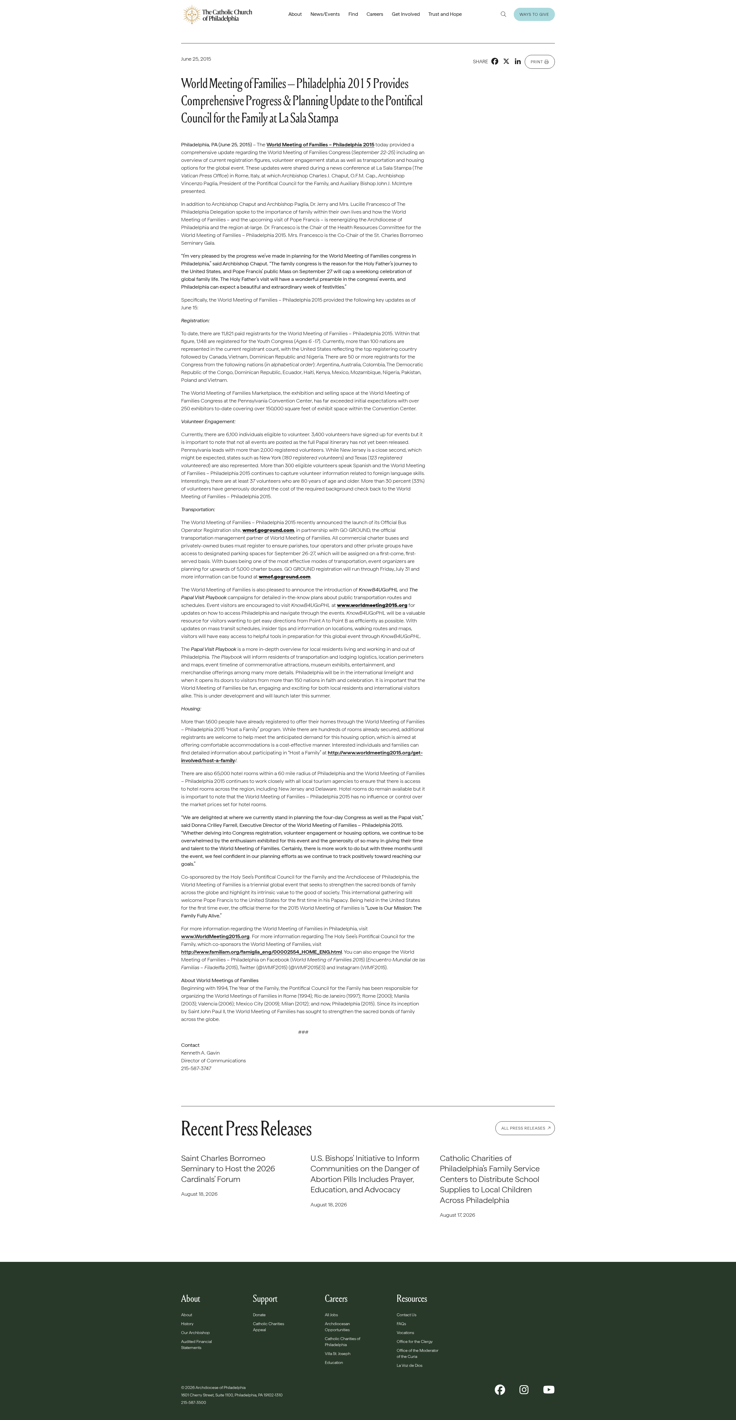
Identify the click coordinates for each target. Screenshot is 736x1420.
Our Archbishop (195, 1332)
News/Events (325, 14)
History (187, 1323)
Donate (259, 1314)
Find (353, 14)
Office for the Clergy (415, 1341)
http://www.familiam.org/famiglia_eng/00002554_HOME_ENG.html (261, 952)
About (295, 14)
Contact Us (406, 1314)
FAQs (401, 1323)
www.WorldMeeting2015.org (215, 936)
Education (334, 1362)
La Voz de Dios (409, 1365)
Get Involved (406, 14)
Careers (375, 14)
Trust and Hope (445, 14)
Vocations (405, 1332)
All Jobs (331, 1314)
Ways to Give (534, 14)
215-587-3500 (194, 1402)
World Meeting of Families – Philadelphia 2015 (320, 144)
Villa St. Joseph (337, 1353)
